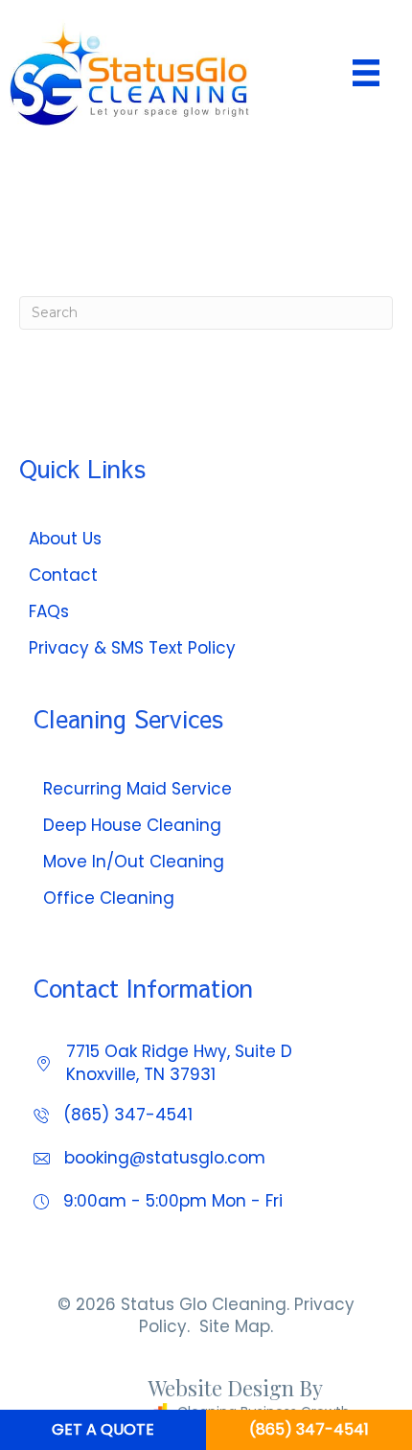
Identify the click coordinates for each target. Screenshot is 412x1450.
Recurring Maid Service (137, 788)
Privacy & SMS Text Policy (132, 647)
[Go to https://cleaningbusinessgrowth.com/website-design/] (191, 1402)
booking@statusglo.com (164, 1157)
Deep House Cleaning (132, 825)
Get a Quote (103, 1429)
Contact (63, 575)
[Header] (366, 73)
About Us (65, 538)
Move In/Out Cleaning (133, 861)
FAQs (49, 611)
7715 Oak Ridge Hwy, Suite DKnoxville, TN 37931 (179, 1063)
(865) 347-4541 (128, 1114)
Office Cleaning (108, 897)
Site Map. (236, 1326)
